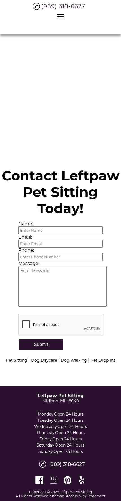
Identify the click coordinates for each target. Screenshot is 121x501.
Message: (28, 263)
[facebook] (39, 480)
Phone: (26, 250)
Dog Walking (74, 360)
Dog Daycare (44, 360)
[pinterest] (67, 480)
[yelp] (82, 480)
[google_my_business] (53, 480)
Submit (41, 344)
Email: (25, 237)
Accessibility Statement (86, 496)
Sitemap (57, 496)
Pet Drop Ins (103, 360)
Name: (25, 223)
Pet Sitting (16, 360)
